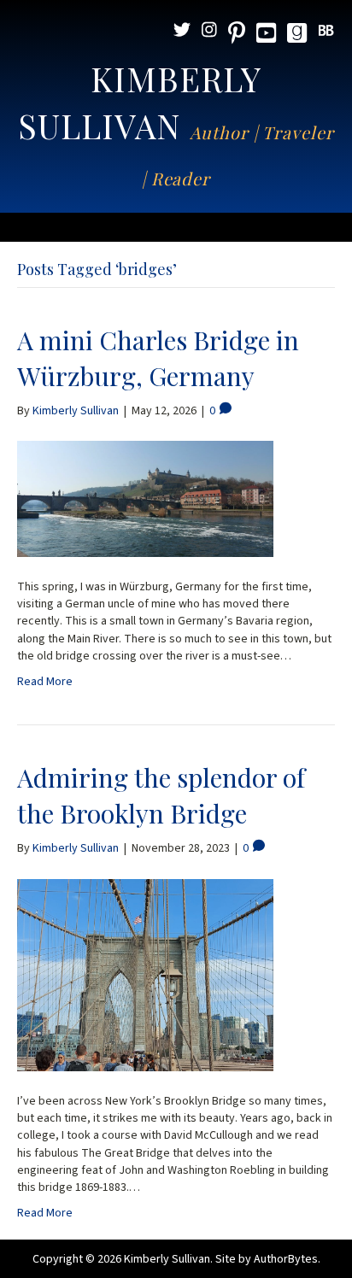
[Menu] (176, 227)
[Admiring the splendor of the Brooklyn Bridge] (145, 974)
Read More (45, 681)
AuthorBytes (286, 1259)
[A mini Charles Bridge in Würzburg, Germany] (145, 498)
